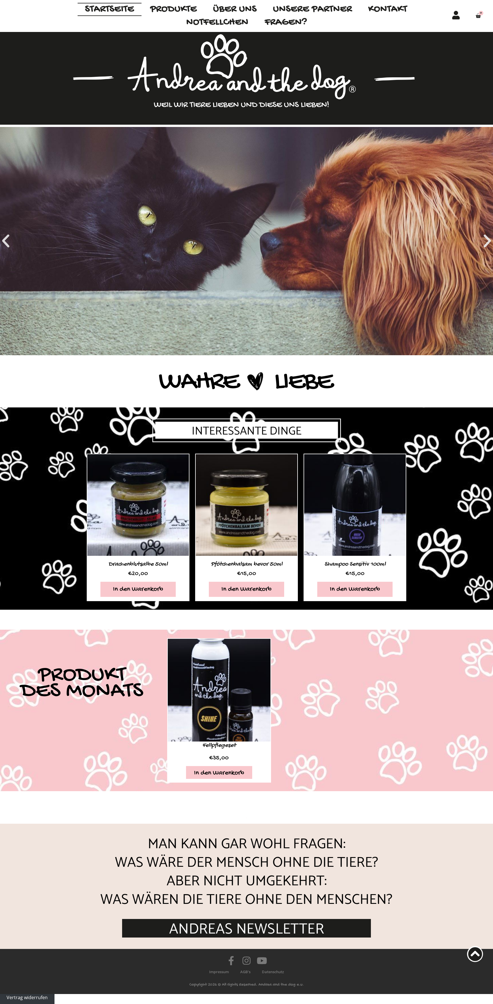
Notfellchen (217, 22)
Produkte (173, 9)
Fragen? (286, 22)
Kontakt (387, 9)
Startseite (109, 9)
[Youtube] (261, 960)
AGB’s (245, 971)
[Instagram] (246, 960)
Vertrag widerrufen (27, 997)
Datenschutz (273, 971)
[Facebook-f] (231, 960)
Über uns (235, 9)
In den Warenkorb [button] (138, 589)
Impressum (219, 971)
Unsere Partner (312, 9)
